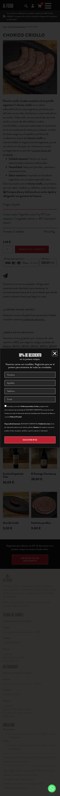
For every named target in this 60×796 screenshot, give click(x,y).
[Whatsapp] (52, 788)
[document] (30, 398)
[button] (54, 353)
